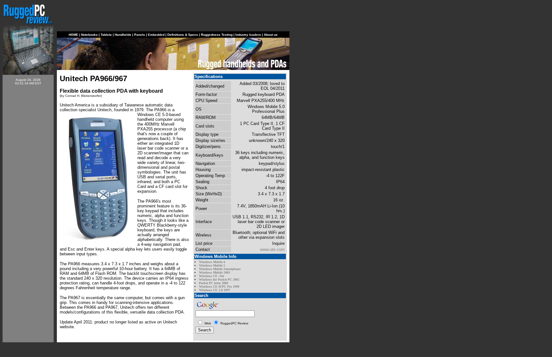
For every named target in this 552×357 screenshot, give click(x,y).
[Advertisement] (28, 186)
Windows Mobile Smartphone (220, 269)
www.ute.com (272, 249)
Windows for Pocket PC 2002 (219, 279)
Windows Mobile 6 (212, 262)
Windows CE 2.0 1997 (214, 290)
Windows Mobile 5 (212, 265)
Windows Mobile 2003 (214, 272)
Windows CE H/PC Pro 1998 (219, 286)
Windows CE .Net (211, 276)
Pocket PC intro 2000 (213, 283)
